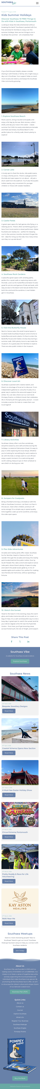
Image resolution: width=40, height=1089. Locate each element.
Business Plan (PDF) (20, 992)
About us (20, 1003)
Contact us (20, 1006)
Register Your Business (20, 1021)
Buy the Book (20, 1078)
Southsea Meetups (20, 1024)
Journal (20, 1010)
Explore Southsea (20, 661)
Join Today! (20, 951)
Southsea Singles (20, 1028)
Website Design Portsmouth (20, 1086)
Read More (9, 711)
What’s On (20, 1017)
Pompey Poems (20, 1032)
